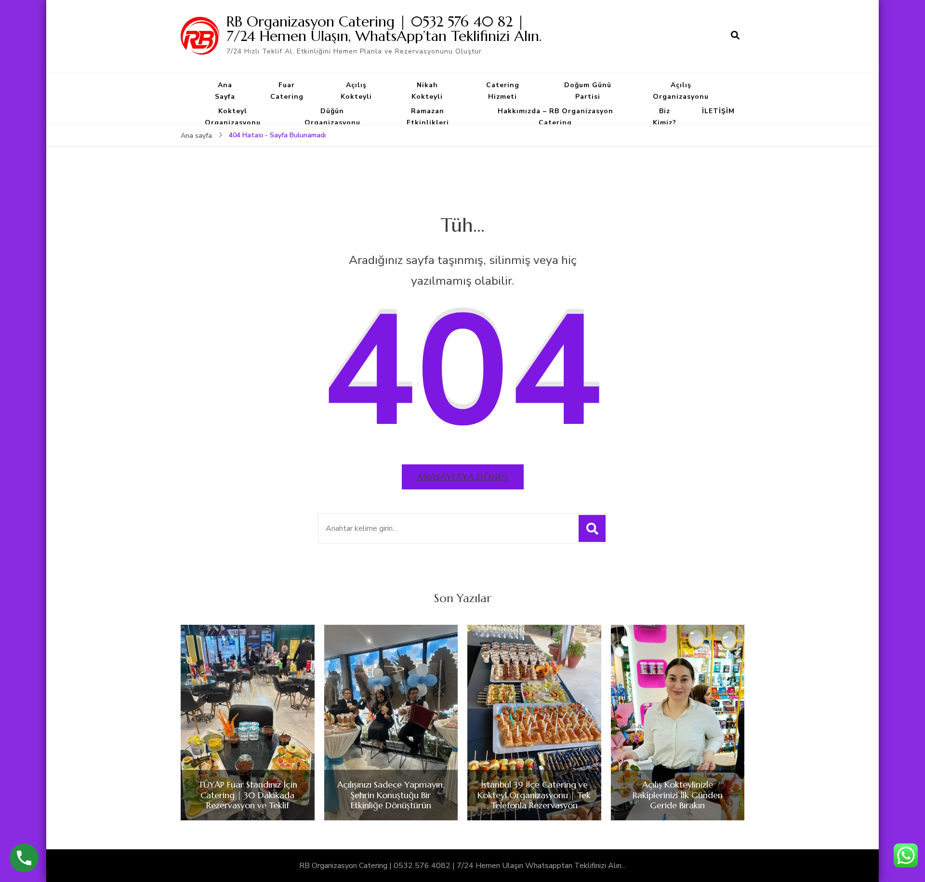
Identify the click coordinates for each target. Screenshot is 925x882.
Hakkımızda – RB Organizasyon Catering (555, 116)
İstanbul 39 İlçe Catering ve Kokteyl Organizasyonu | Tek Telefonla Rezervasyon (534, 795)
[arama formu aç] (735, 35)
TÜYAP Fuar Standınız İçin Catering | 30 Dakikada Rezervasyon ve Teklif (247, 795)
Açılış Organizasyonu (681, 90)
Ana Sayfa (225, 90)
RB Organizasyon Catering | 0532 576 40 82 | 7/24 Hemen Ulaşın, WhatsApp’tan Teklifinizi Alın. (384, 29)
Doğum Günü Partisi (587, 90)
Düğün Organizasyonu (332, 116)
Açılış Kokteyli (356, 90)
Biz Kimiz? (664, 116)
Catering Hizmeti (502, 90)
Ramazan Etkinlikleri (428, 116)
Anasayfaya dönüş (463, 476)
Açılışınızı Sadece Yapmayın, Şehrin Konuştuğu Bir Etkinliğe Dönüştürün (391, 795)
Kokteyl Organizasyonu (233, 116)
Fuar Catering (287, 90)
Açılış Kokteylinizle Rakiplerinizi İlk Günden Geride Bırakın (678, 795)
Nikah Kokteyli (427, 90)
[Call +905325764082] (24, 857)
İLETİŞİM (718, 111)
